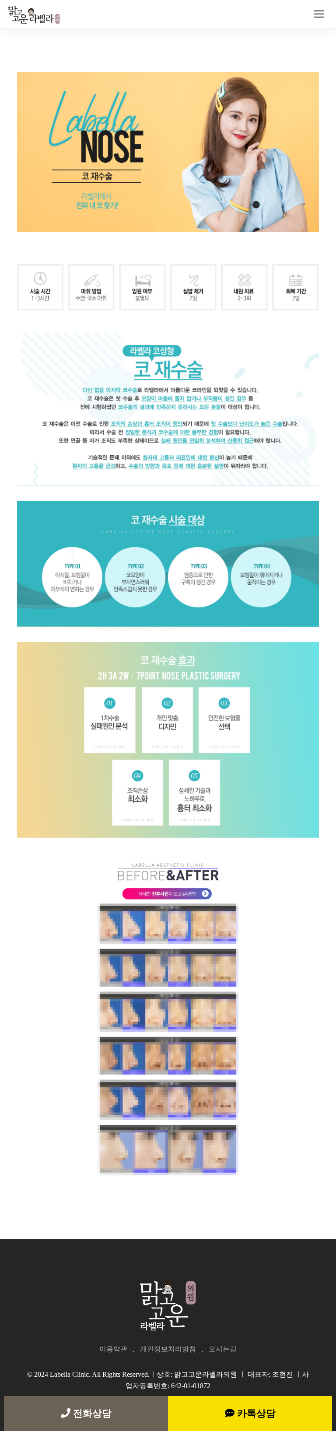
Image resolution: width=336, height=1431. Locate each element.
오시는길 (223, 1349)
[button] (319, 14)
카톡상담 (255, 1413)
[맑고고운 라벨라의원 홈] (35, 14)
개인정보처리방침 (168, 1349)
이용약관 (113, 1349)
